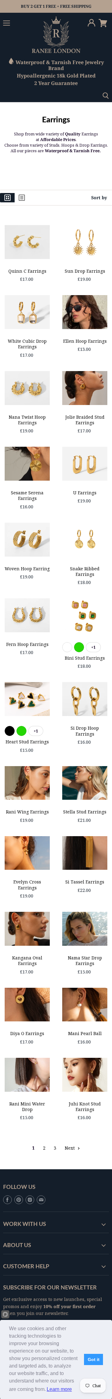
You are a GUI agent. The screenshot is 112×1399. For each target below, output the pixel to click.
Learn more (59, 1389)
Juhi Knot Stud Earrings (85, 1106)
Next (70, 1148)
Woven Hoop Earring (27, 569)
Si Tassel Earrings (84, 882)
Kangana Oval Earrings (27, 960)
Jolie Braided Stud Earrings (85, 420)
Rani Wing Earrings (27, 812)
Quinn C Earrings (27, 271)
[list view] (22, 197)
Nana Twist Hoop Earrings (27, 420)
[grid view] (7, 197)
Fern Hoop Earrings (27, 644)
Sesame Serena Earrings (27, 495)
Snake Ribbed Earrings (85, 571)
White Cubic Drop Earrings (27, 344)
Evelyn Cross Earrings (27, 884)
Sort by (99, 197)
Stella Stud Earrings (84, 812)
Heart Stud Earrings (27, 742)
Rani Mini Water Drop (27, 1106)
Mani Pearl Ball (85, 1033)
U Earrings (84, 493)
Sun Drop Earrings (85, 271)
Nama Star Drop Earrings (85, 960)
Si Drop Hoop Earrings (85, 731)
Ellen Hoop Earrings (85, 341)
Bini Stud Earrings (85, 658)
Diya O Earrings (27, 1033)
